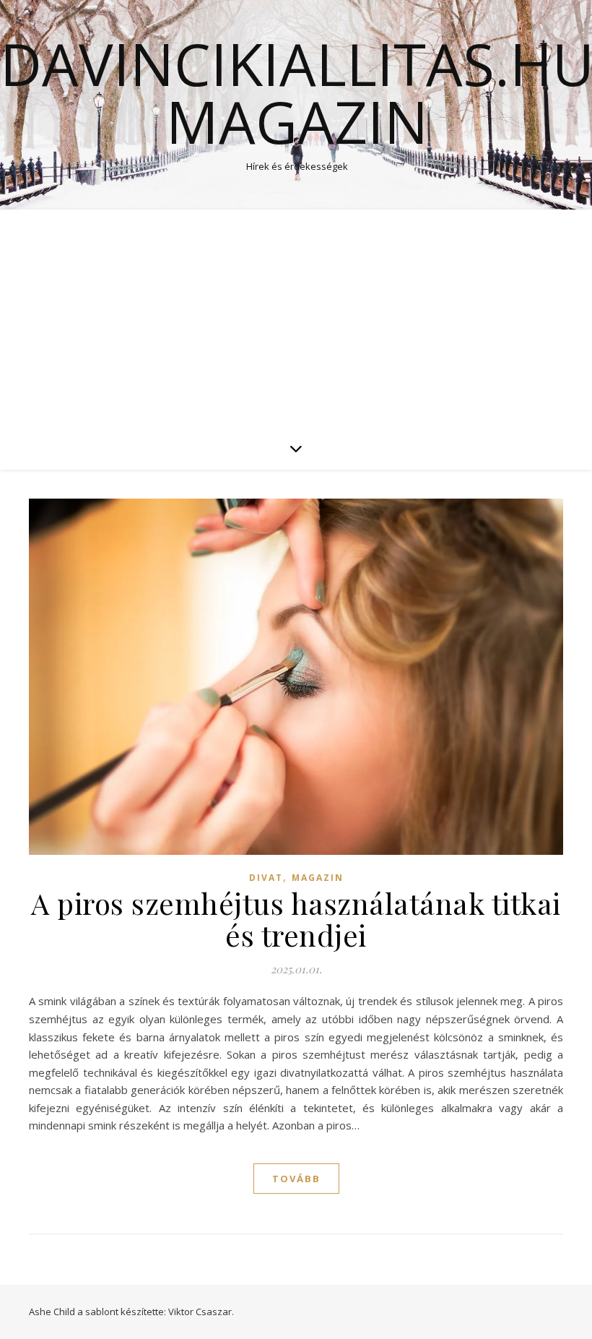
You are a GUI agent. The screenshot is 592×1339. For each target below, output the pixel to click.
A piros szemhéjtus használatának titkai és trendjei (296, 919)
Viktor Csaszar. (201, 1311)
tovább (296, 1178)
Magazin (318, 877)
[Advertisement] (296, 318)
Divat (266, 877)
